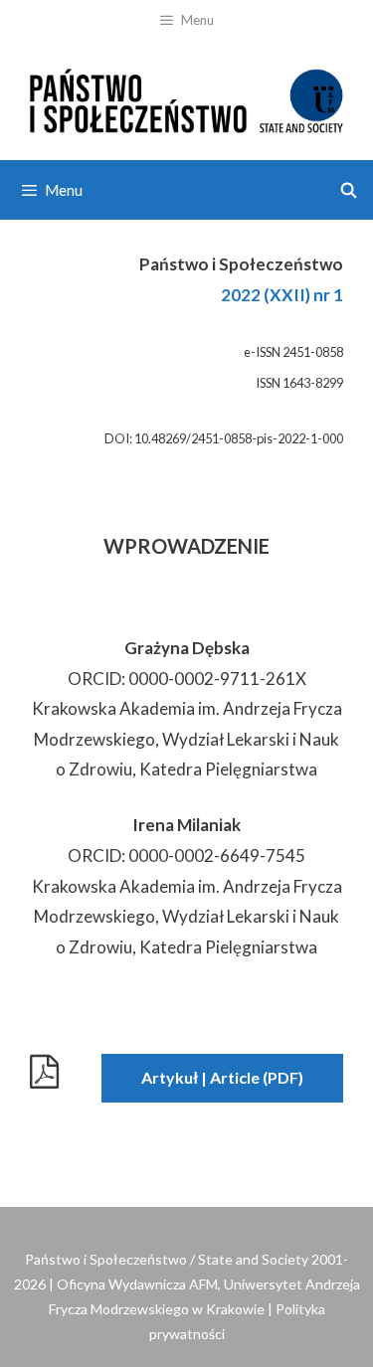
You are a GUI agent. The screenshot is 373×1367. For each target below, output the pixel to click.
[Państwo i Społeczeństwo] (186, 97)
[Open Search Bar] (348, 190)
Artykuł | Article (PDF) (222, 1077)
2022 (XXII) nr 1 (282, 294)
